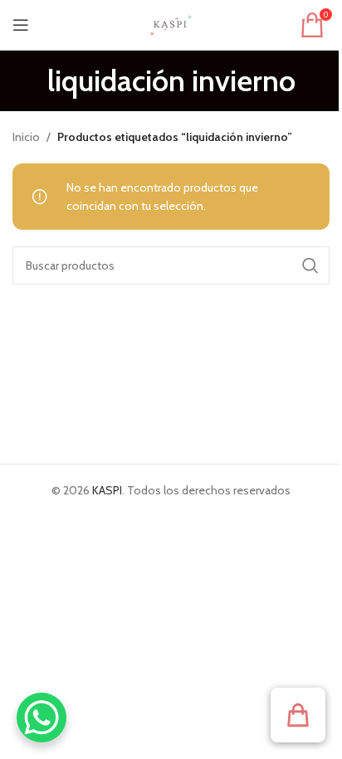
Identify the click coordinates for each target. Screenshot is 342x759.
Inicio (26, 136)
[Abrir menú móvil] (20, 24)
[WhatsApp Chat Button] (41, 717)
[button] (298, 715)
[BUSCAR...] (310, 265)
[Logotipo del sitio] (171, 23)
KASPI (107, 490)
